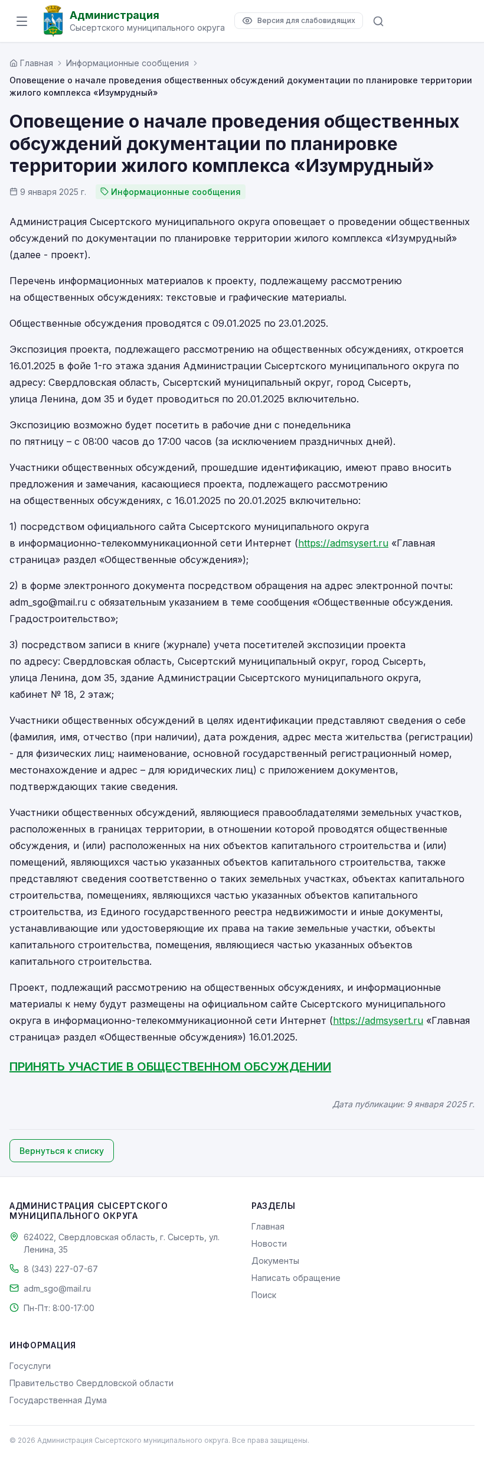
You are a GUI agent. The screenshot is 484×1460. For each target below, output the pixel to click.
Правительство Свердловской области (91, 1383)
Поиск (263, 1295)
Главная (267, 1226)
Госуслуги (30, 1366)
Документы (275, 1261)
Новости (269, 1243)
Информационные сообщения (127, 63)
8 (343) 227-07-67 (61, 1269)
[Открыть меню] (21, 21)
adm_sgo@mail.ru (57, 1288)
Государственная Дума (58, 1400)
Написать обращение (296, 1278)
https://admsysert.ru (343, 543)
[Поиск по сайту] (378, 21)
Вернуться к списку (61, 1151)
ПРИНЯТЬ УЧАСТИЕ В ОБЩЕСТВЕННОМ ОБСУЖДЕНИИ (170, 1066)
